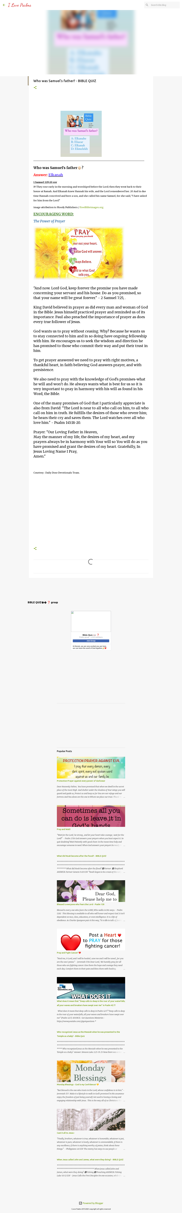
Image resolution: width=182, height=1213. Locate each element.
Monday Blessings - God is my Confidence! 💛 (78, 1084)
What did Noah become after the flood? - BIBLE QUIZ (81, 856)
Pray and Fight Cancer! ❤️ (69, 953)
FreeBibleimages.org (91, 207)
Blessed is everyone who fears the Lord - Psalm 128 (80, 904)
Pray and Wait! (64, 829)
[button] (35, 88)
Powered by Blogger (92, 1203)
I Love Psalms (19, 5)
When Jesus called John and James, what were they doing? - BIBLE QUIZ (90, 1159)
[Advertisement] (85, 100)
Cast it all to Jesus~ (66, 1133)
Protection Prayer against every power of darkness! (81, 781)
